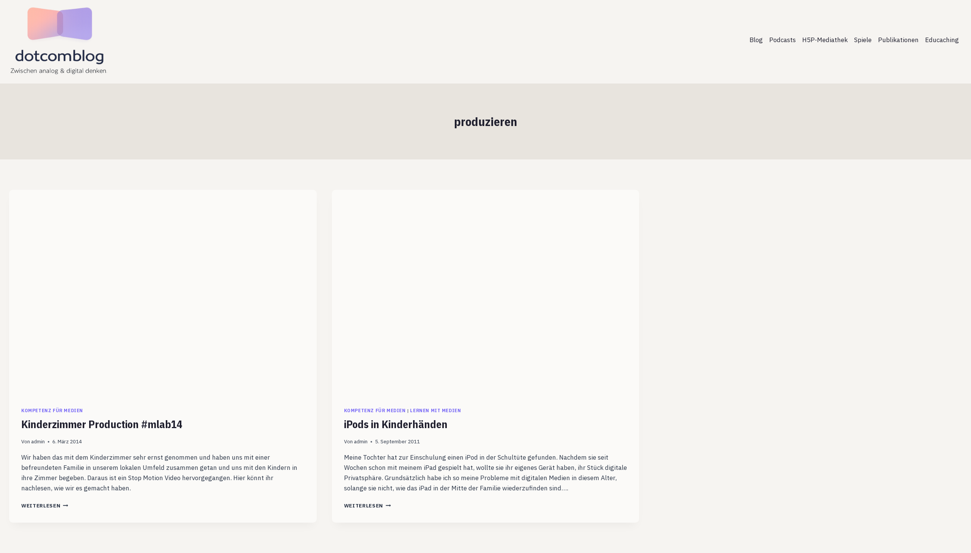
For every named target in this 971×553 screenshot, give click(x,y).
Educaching (942, 40)
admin (38, 441)
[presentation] (163, 292)
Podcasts (782, 40)
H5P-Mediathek (825, 40)
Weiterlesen (44, 505)
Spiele (863, 40)
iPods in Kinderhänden (396, 424)
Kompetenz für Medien (52, 410)
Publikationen (898, 40)
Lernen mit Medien (435, 410)
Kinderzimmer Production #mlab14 (101, 424)
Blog (756, 40)
